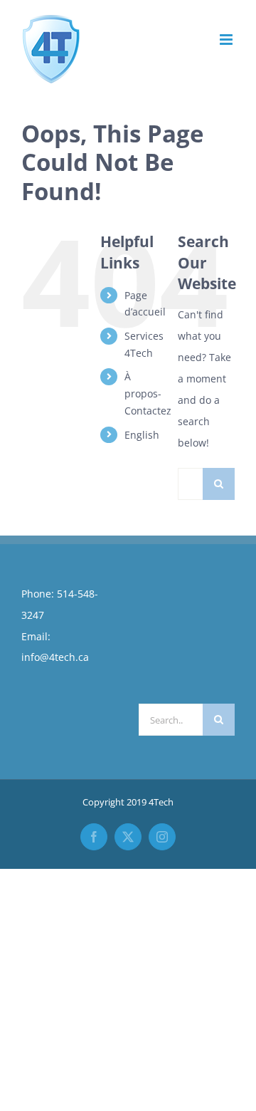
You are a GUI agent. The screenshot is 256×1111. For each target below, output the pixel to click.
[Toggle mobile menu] (227, 39)
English (141, 435)
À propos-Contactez (147, 393)
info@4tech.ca (55, 657)
